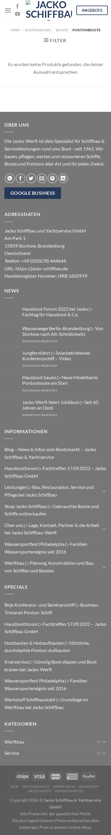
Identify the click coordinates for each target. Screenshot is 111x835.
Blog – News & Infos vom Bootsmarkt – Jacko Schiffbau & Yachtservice (50, 453)
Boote (62, 30)
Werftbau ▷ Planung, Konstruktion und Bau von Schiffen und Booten (49, 566)
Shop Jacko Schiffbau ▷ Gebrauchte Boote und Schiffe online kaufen (51, 510)
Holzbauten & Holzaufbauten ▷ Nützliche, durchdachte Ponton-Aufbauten (47, 646)
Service (11, 753)
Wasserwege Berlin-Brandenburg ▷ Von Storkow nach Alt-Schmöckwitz (62, 331)
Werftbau (14, 741)
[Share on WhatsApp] (10, 178)
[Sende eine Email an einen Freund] (42, 178)
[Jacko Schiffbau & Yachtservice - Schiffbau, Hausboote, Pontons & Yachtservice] (49, 10)
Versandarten (70, 791)
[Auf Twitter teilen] (31, 178)
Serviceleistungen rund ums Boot (37, 148)
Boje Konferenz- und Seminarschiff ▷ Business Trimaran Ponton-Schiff (51, 608)
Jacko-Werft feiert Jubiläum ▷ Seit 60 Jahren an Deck (60, 404)
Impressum (64, 786)
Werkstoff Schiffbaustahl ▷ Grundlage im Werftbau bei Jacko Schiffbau (46, 703)
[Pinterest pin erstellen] (52, 178)
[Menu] (8, 10)
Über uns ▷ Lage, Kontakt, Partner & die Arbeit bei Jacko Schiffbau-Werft (51, 529)
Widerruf (89, 786)
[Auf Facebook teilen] (20, 178)
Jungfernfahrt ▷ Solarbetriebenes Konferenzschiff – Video (56, 355)
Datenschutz (35, 786)
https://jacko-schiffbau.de (41, 268)
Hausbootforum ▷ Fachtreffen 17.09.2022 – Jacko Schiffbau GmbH (55, 472)
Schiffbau (90, 141)
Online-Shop (79, 827)
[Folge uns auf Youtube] (17, 14)
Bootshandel (38, 30)
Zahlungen (39, 791)
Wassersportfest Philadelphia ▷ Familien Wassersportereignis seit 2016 (45, 547)
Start (15, 30)
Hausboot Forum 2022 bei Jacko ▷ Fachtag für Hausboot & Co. (57, 311)
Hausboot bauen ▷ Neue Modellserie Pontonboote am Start (60, 380)
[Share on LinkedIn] (63, 178)
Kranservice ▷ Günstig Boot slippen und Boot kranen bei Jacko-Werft (50, 665)
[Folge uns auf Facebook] (17, 6)
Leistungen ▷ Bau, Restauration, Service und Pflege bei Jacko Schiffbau (49, 490)
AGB (14, 786)
